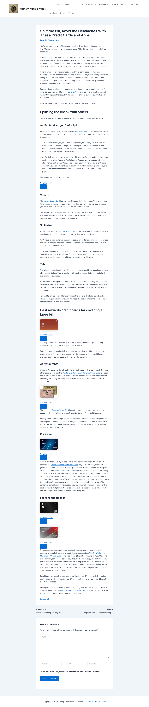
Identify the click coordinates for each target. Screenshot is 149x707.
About (59, 4)
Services (134, 4)
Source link (44, 599)
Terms (62, 13)
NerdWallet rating (47, 183)
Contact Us (78, 4)
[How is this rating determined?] (43, 186)
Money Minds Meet (33, 8)
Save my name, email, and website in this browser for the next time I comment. (71, 672)
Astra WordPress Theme (96, 701)
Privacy (115, 4)
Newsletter (103, 4)
